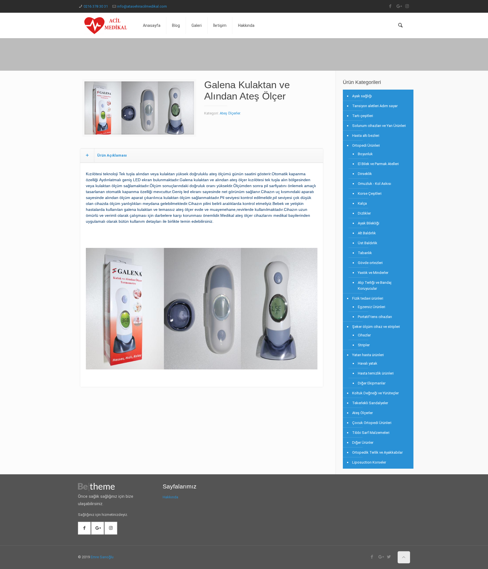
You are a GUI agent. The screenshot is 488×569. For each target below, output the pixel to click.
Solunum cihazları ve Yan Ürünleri (379, 126)
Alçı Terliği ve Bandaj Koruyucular (374, 285)
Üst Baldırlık (367, 243)
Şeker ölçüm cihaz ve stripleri (376, 326)
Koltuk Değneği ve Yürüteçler (375, 393)
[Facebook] (390, 6)
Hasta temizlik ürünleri (376, 373)
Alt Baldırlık (367, 233)
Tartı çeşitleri (362, 116)
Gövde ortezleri (370, 263)
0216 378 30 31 (96, 6)
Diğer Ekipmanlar (371, 383)
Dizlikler (364, 213)
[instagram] (407, 6)
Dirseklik (365, 174)
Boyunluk (365, 154)
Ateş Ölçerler (230, 113)
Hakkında (170, 497)
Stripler (364, 345)
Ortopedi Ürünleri (366, 145)
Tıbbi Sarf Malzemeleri (370, 432)
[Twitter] (389, 556)
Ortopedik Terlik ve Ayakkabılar (377, 452)
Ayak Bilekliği (368, 223)
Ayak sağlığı (362, 96)
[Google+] (399, 6)
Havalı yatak (367, 363)
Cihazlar (364, 335)
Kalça (362, 203)
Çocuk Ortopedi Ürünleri (371, 423)
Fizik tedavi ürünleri (367, 298)
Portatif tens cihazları (375, 317)
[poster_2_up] (139, 110)
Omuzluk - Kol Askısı (374, 183)
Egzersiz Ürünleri (371, 307)
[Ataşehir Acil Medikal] (106, 25)
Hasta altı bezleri (365, 135)
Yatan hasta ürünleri (368, 355)
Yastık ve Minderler (373, 273)
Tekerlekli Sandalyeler (370, 403)
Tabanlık (365, 253)
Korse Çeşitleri (370, 193)
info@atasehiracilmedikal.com (142, 6)
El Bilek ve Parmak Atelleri (378, 164)
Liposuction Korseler (369, 462)
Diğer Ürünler (362, 442)
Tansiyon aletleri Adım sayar (375, 106)
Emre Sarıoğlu (102, 557)
